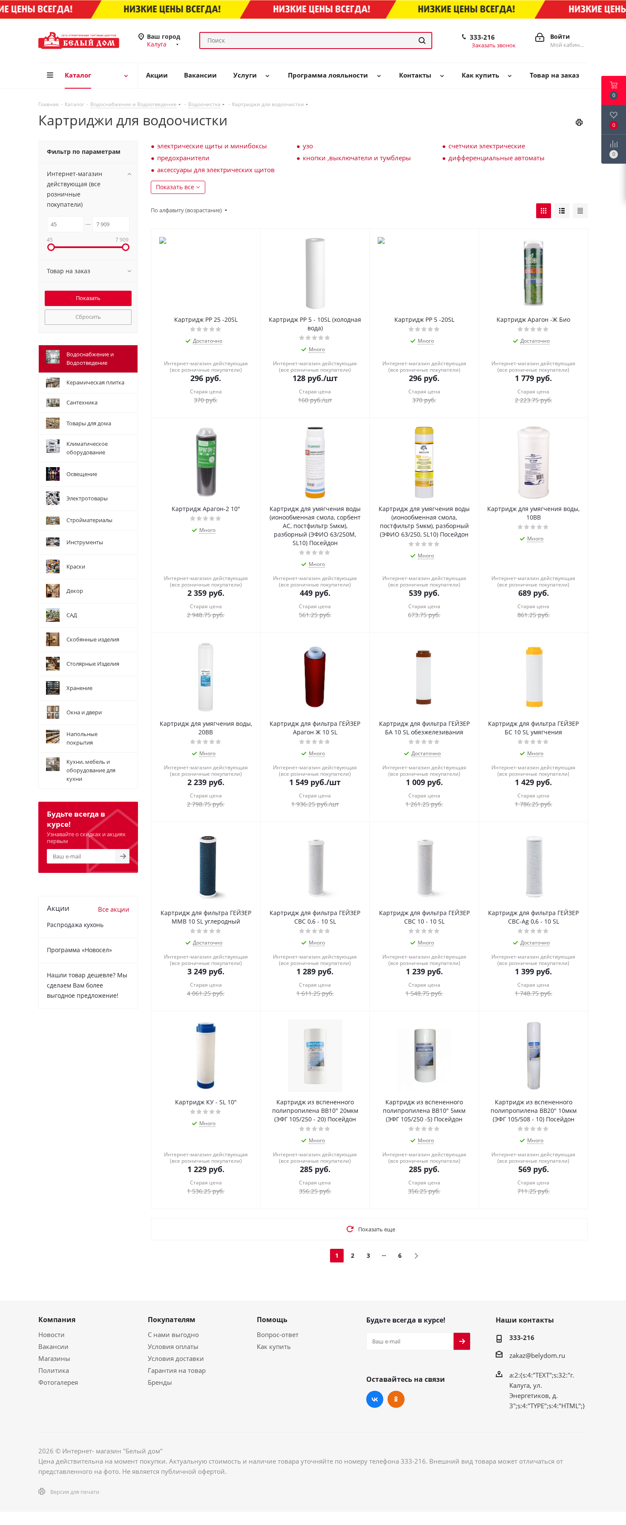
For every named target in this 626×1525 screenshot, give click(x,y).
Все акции (113, 909)
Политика (53, 1370)
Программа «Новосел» (79, 950)
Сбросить (88, 317)
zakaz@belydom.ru (537, 1355)
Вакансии (53, 1346)
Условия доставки (176, 1358)
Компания (56, 1319)
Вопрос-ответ (278, 1334)
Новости (51, 1334)
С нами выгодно (173, 1334)
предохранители (183, 157)
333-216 (482, 37)
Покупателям (171, 1319)
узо (308, 146)
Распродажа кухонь (75, 925)
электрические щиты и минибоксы (212, 146)
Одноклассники (396, 1399)
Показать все (175, 187)
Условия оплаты (173, 1346)
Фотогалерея (58, 1382)
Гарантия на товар (177, 1370)
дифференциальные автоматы (496, 157)
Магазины (54, 1358)
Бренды (160, 1382)
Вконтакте (374, 1399)
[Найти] (422, 40)
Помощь (272, 1319)
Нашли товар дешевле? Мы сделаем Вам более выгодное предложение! (87, 985)
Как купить (274, 1346)
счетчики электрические (486, 146)
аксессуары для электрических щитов (216, 169)
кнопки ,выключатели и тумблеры (357, 157)
